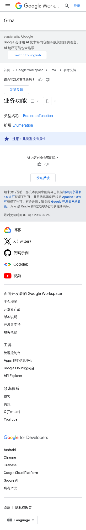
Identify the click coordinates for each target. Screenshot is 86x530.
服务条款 (10, 332)
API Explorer (13, 376)
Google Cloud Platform (21, 473)
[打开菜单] (7, 5)
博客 (7, 396)
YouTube (10, 419)
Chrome (10, 457)
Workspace (51, 6)
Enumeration (22, 125)
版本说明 (10, 317)
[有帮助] (40, 79)
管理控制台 (12, 353)
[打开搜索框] (67, 6)
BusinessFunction (38, 115)
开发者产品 (12, 309)
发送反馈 (16, 89)
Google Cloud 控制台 (19, 368)
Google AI (11, 480)
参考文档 (70, 70)
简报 (7, 404)
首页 (7, 70)
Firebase (10, 465)
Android (10, 450)
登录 (77, 6)
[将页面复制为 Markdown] (47, 101)
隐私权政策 (23, 507)
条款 (7, 507)
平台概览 (10, 302)
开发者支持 (12, 324)
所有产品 (10, 488)
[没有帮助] (47, 79)
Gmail (10, 21)
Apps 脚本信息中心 (18, 360)
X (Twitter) (12, 412)
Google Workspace (29, 70)
